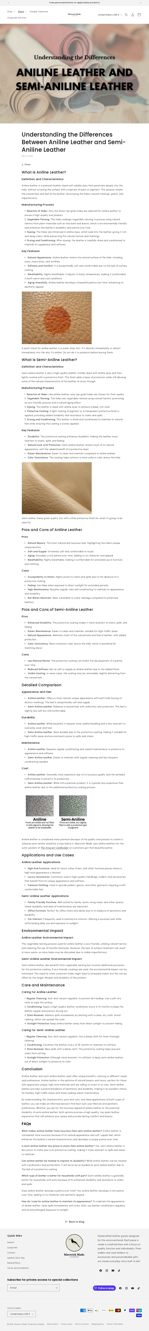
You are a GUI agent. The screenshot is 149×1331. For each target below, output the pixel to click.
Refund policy (52, 1324)
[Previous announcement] (8, 3)
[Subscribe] (56, 1287)
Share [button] (28, 164)
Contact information (115, 1324)
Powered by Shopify (36, 1324)
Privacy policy (66, 1324)
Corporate (12, 1247)
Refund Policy (13, 1263)
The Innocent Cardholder (55, 847)
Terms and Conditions (18, 1268)
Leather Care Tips (16, 1258)
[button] (11, 12)
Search (10, 1242)
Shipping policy (97, 1324)
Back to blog (76, 1221)
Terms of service (82, 1324)
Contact (11, 1252)
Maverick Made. (21, 1324)
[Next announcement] (141, 3)
